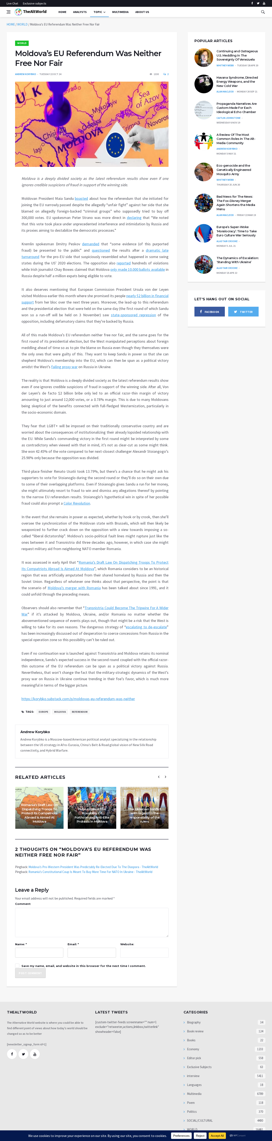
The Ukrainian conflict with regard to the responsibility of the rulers (144, 815)
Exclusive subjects (34, 3)
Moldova (60, 711)
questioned (101, 250)
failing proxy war (64, 366)
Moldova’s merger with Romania (74, 587)
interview (193, 1076)
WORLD (22, 24)
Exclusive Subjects (199, 1067)
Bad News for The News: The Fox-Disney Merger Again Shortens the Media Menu (236, 203)
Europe (43, 711)
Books (191, 1040)
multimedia (120, 12)
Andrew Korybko (25, 74)
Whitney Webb (225, 65)
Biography (193, 1022)
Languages (194, 1085)
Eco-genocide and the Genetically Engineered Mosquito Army (234, 170)
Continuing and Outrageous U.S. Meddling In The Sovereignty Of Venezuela (237, 55)
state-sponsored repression (133, 314)
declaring (134, 217)
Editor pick (193, 1058)
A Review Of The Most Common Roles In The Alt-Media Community (236, 139)
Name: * (21, 944)
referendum (80, 711)
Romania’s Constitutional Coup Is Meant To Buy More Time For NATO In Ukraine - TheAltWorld (90, 872)
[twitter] (258, 3)
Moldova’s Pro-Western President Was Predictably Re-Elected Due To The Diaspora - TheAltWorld (93, 867)
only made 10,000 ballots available (137, 269)
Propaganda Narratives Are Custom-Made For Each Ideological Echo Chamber (237, 108)
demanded (90, 243)
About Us (142, 12)
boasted (81, 198)
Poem (190, 1103)
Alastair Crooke (227, 241)
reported (124, 263)
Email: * (73, 944)
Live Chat (12, 3)
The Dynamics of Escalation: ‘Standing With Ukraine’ (238, 260)
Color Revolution (77, 503)
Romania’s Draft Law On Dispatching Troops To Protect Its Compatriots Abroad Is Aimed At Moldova (39, 813)
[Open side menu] (8, 12)
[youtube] (264, 3)
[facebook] (252, 3)
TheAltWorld (34, 11)
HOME (11, 24)
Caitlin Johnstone (229, 117)
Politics (191, 1112)
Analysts (80, 12)
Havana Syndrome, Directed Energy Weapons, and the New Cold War (237, 82)
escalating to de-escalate (146, 626)
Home (62, 12)
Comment (23, 903)
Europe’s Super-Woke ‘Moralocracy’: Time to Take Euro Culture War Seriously (237, 231)
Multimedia (193, 1094)
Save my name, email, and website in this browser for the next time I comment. (83, 966)
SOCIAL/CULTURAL (199, 1120)
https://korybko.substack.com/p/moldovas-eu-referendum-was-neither (78, 698)
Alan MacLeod (225, 91)
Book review (195, 1031)
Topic (98, 12)
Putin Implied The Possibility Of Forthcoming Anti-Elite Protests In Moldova (92, 815)
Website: (127, 944)
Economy (192, 1049)
